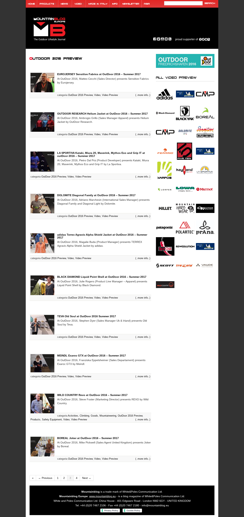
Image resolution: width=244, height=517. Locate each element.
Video (78, 3)
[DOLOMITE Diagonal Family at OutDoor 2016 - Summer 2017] (185, 131)
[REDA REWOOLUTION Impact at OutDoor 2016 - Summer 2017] (185, 246)
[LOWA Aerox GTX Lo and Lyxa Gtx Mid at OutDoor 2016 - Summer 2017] (185, 189)
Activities (73, 415)
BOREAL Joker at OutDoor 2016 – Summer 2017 (88, 438)
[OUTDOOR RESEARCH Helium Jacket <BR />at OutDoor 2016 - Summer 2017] (205, 208)
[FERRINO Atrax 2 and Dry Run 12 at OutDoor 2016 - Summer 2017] (165, 151)
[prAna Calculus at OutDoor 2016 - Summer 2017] (205, 227)
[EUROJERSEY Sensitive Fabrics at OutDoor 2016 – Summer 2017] (42, 82)
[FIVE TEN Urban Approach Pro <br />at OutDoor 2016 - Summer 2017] (185, 151)
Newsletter (130, 3)
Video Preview (110, 95)
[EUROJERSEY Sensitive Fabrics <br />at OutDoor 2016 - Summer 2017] (205, 131)
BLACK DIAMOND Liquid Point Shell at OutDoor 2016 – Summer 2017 (101, 276)
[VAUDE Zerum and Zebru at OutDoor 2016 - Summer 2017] (205, 265)
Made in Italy (98, 3)
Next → (86, 477)
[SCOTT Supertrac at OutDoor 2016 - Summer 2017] (165, 265)
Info (115, 3)
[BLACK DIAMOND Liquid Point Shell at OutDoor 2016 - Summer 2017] (165, 112)
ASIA (147, 3)
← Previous (45, 477)
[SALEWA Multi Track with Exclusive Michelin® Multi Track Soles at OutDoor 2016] (205, 246)
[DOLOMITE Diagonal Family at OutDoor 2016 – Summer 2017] (42, 203)
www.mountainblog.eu (102, 496)
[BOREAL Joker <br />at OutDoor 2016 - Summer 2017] (205, 112)
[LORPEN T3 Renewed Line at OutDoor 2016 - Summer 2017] (165, 189)
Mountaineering (108, 415)
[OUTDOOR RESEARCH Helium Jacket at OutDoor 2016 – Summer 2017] (42, 121)
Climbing (84, 415)
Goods (94, 415)
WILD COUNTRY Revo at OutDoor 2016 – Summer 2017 (92, 395)
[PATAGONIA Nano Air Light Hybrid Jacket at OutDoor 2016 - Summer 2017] (165, 227)
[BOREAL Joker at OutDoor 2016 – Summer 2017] (42, 446)
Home (31, 3)
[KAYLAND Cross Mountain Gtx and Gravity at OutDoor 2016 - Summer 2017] (185, 170)
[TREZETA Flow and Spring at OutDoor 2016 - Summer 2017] (185, 265)
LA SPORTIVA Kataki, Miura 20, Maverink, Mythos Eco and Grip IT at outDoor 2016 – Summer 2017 (101, 154)
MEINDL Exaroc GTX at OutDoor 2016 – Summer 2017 (91, 355)
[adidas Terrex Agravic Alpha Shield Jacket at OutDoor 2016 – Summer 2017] (42, 242)
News (64, 3)
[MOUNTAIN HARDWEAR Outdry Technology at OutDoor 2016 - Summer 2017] (185, 208)
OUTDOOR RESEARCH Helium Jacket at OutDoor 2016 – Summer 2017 (102, 113)
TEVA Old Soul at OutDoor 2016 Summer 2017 (86, 316)
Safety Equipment (52, 419)
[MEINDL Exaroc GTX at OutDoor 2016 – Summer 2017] (42, 362)
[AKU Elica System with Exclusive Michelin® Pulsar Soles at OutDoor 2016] (185, 93)
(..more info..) (142, 95)
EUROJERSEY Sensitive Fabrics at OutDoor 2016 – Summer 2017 (99, 74)
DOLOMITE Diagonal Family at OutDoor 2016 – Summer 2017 (96, 195)
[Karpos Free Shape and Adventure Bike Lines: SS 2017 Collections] (165, 170)
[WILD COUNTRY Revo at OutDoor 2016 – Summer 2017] (42, 403)
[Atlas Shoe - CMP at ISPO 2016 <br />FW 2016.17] (205, 93)
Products (47, 3)
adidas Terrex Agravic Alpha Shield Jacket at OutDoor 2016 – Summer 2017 (102, 236)
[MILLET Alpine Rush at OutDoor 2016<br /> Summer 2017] (165, 208)
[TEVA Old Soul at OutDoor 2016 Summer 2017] (42, 324)
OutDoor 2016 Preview (80, 95)
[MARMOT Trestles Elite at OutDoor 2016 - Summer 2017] (205, 189)
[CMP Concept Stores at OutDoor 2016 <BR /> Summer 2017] (165, 131)
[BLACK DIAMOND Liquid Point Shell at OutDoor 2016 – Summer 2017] (42, 285)
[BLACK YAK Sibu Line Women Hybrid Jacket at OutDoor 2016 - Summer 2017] (185, 112)
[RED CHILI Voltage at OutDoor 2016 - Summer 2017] (165, 246)
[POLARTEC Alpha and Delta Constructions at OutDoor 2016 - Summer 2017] (185, 227)
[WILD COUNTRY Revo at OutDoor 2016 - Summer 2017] (165, 284)
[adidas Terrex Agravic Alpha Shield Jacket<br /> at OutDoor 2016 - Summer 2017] (165, 93)
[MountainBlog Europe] (49, 28)
